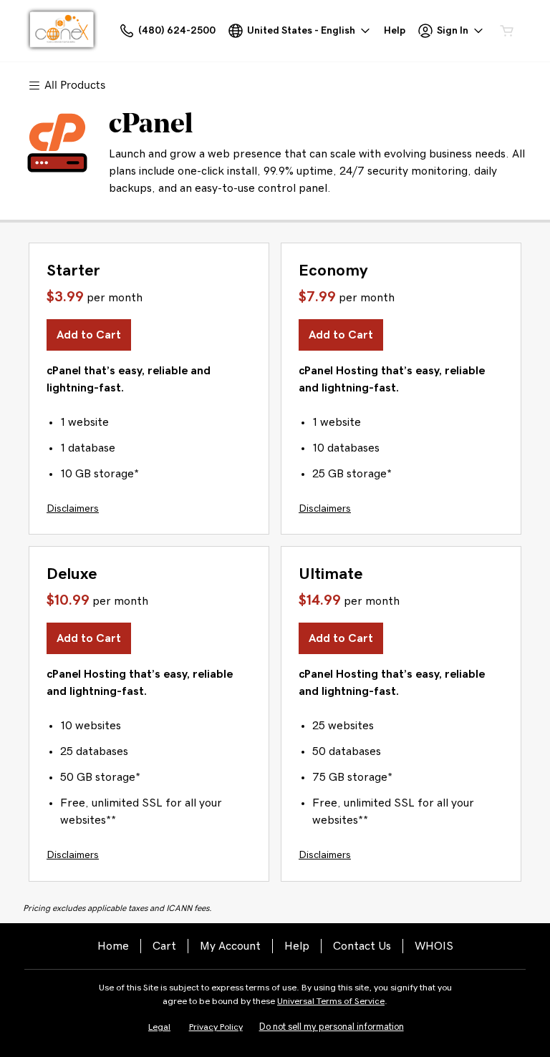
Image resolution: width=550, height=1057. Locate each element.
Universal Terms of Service (331, 1001)
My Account (230, 946)
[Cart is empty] (507, 30)
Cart (164, 946)
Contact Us (362, 946)
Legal (159, 1027)
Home (113, 946)
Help (296, 946)
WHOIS (434, 946)
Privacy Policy (216, 1027)
